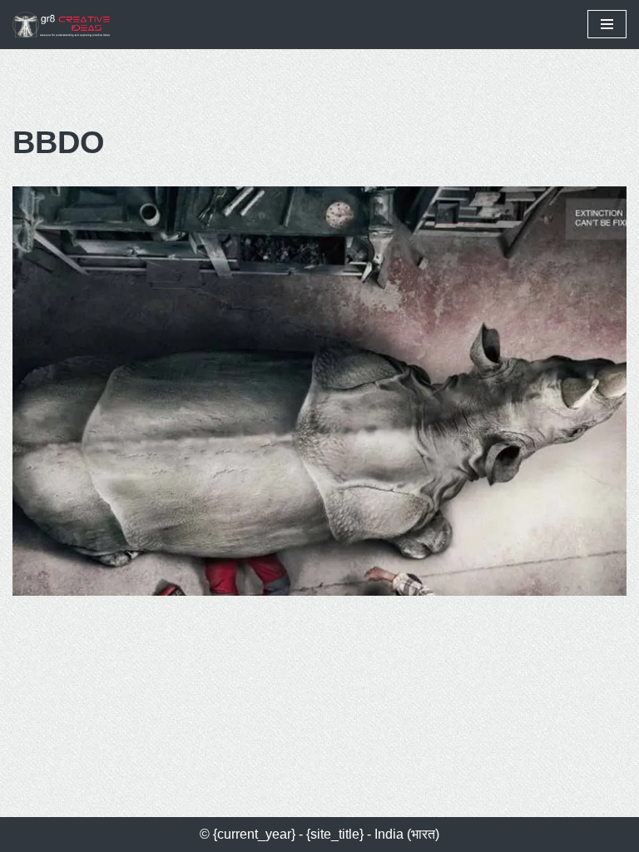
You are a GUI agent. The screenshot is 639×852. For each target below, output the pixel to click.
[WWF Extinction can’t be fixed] (319, 391)
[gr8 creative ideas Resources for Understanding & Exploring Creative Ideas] (66, 24)
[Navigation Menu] (607, 24)
